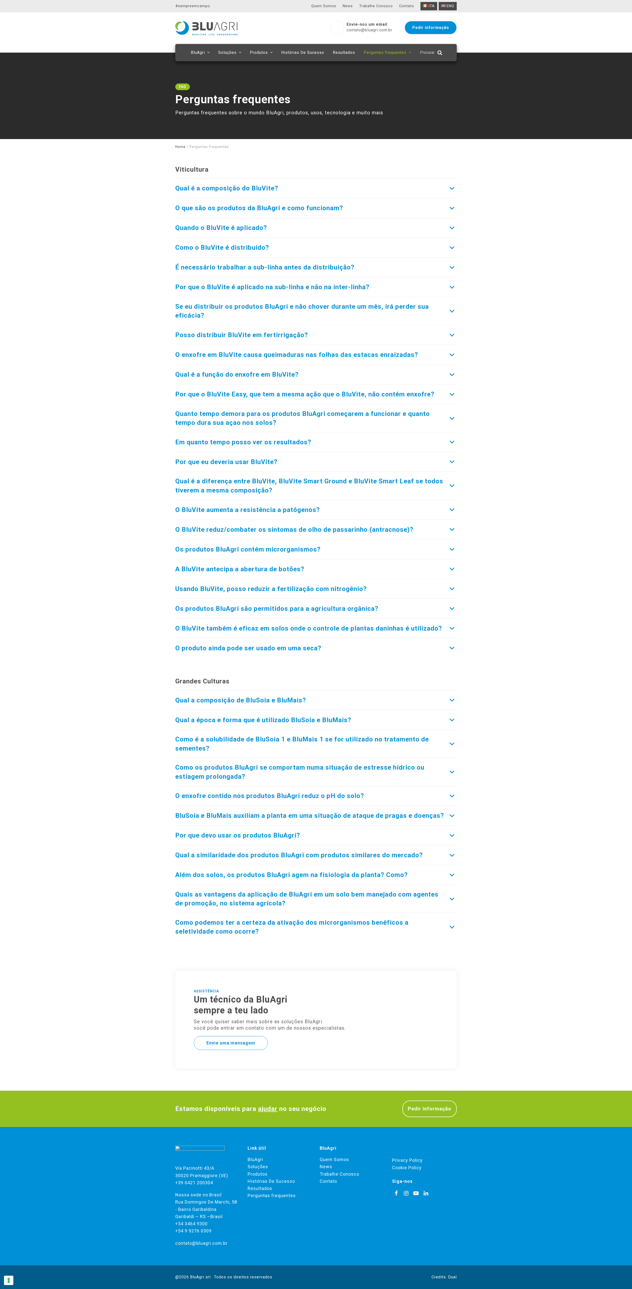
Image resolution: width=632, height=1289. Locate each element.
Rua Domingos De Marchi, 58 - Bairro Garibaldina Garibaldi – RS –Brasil (206, 1209)
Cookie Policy (407, 1167)
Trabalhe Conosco (339, 1174)
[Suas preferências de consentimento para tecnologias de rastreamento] (8, 1280)
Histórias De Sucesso (271, 1181)
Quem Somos (334, 1159)
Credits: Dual (444, 1277)
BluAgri (255, 1159)
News (326, 1166)
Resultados (260, 1188)
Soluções (258, 1166)
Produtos (258, 1174)
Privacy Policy (407, 1160)
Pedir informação (429, 1109)
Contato (328, 1181)
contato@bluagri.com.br (201, 1243)
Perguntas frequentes (272, 1195)
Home (180, 147)
